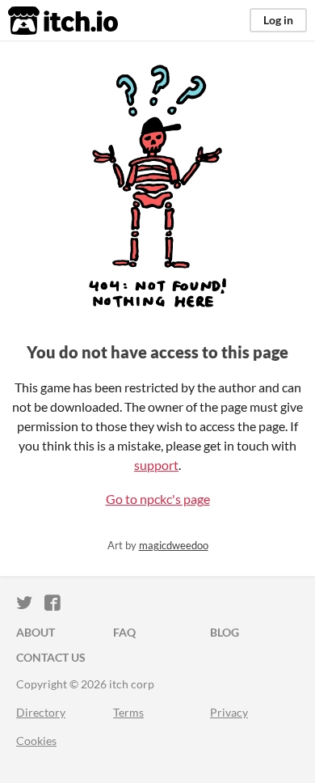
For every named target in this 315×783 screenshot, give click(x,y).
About (35, 632)
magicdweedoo (173, 545)
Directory (40, 712)
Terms (128, 712)
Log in (278, 20)
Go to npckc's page (158, 498)
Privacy (229, 712)
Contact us (51, 657)
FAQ (124, 632)
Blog (224, 632)
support (156, 464)
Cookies (36, 740)
